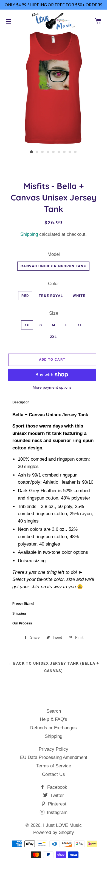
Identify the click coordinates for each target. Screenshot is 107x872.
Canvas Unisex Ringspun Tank (53, 266)
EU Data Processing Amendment (53, 757)
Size (53, 313)
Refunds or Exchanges (53, 727)
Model (53, 254)
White (79, 296)
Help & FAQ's (53, 719)
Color (53, 283)
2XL (53, 337)
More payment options (52, 387)
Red (25, 296)
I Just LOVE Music (62, 825)
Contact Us (53, 774)
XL (79, 325)
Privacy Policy (53, 749)
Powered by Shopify (53, 832)
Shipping (29, 234)
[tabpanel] (53, 503)
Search (53, 711)
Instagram (56, 812)
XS (27, 325)
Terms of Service (53, 765)
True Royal (51, 296)
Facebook (56, 787)
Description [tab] (20, 402)
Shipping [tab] (19, 613)
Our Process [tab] (22, 623)
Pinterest (56, 804)
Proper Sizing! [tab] (23, 604)
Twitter (56, 795)
